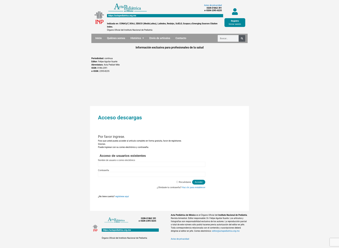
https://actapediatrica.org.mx (122, 15)
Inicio (98, 38)
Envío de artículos (159, 38)
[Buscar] (242, 38)
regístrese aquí (122, 196)
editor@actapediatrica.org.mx (226, 231)
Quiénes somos (116, 38)
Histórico (135, 38)
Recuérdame (185, 182)
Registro (235, 21)
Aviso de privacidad (213, 5)
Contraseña (103, 170)
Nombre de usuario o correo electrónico (116, 160)
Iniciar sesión (235, 24)
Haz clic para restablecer (193, 187)
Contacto (180, 38)
